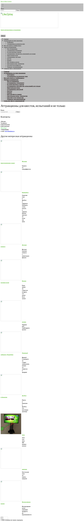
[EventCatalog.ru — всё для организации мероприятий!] (4, 518)
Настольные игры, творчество (15, 63)
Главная (6, 39)
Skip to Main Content (6, 1)
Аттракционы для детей (14, 57)
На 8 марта (10, 42)
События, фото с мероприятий (12, 68)
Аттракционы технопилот (14, 50)
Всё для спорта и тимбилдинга (12, 45)
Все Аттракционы (12, 49)
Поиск (2, 8)
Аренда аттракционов (10, 47)
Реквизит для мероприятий (14, 67)
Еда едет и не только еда (14, 65)
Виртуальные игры (12, 55)
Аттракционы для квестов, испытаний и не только (21, 54)
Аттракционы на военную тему (16, 44)
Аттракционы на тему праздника (13, 40)
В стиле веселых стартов (14, 52)
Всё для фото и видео (13, 62)
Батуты (9, 59)
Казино (9, 60)
